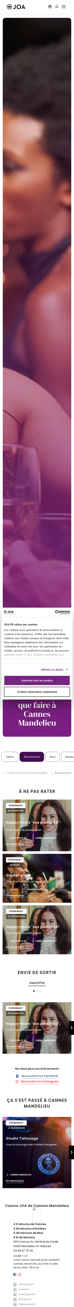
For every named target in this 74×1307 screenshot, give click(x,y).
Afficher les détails (52, 669)
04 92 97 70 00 (23, 1251)
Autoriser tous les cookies (37, 680)
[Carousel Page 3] (40, 991)
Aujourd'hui (37, 983)
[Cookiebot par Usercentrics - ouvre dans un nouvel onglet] (55, 612)
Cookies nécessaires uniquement (37, 691)
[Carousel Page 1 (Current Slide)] (34, 991)
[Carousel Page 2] (37, 991)
